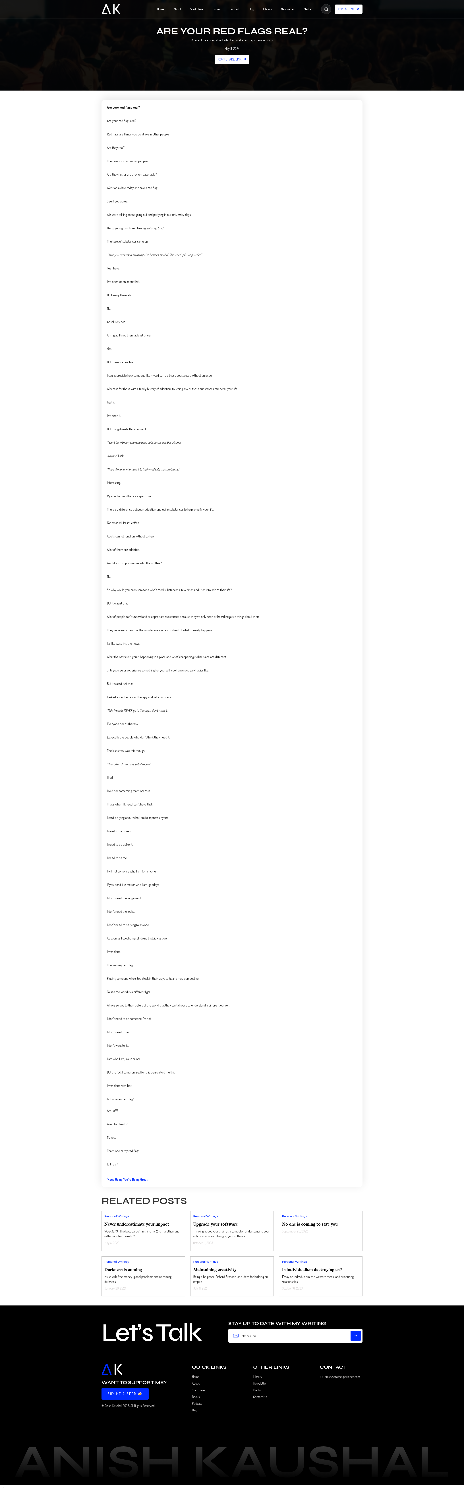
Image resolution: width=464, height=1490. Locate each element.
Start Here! (197, 9)
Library (267, 9)
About (177, 9)
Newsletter (288, 9)
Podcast (234, 9)
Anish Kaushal (113, 1406)
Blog (251, 9)
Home (160, 9)
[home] (111, 9)
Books (216, 9)
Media (307, 9)
